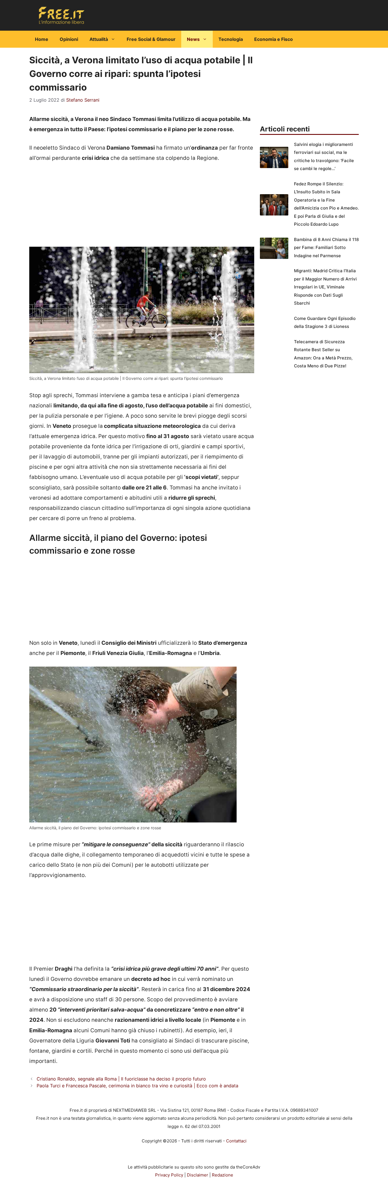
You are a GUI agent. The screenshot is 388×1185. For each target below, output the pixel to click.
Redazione (222, 1175)
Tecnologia (230, 39)
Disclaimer (197, 1175)
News (193, 39)
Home (41, 39)
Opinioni (69, 39)
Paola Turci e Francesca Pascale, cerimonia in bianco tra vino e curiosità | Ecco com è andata (137, 1085)
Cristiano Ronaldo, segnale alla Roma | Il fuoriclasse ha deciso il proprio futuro (121, 1079)
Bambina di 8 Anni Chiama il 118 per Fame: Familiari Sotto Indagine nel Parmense (326, 247)
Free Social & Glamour (151, 39)
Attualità (98, 39)
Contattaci (236, 1141)
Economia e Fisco (273, 39)
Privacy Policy (169, 1175)
